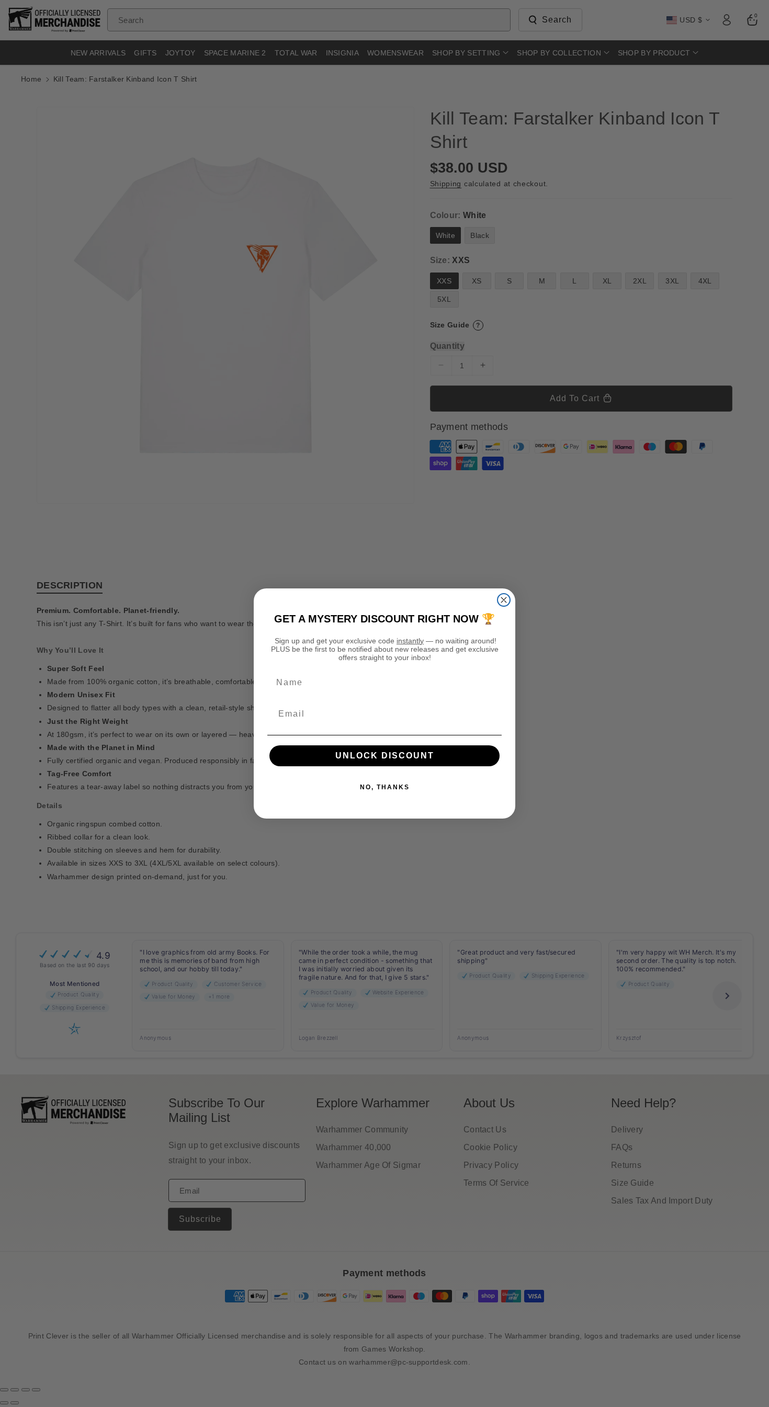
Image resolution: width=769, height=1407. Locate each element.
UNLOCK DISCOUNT (384, 755)
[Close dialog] (503, 600)
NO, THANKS (385, 787)
